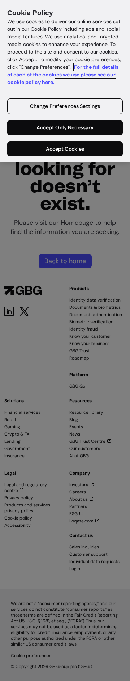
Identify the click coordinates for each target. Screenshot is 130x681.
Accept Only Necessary (65, 127)
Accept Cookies (65, 149)
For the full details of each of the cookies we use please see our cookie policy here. (62, 74)
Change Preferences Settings (65, 106)
